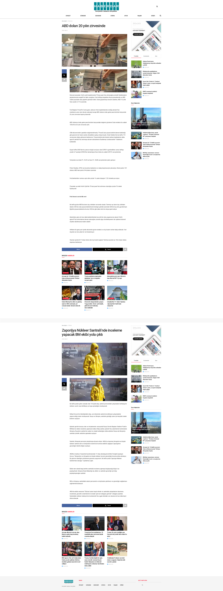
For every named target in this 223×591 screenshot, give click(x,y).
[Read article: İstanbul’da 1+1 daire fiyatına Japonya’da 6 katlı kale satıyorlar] (117, 293)
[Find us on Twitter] (157, 6)
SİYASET (68, 15)
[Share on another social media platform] (64, 80)
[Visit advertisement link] (146, 36)
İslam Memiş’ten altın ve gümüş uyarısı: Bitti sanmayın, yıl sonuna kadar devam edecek (72, 304)
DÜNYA (113, 15)
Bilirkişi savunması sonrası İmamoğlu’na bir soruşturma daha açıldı (151, 154)
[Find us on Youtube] (160, 6)
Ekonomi (70, 21)
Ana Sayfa (64, 21)
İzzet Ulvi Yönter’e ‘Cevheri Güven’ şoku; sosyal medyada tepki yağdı (152, 83)
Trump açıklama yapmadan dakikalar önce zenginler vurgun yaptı (92, 278)
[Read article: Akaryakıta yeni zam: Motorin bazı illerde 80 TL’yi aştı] (117, 267)
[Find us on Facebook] (154, 6)
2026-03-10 (87, 310)
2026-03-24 (87, 282)
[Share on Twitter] (64, 75)
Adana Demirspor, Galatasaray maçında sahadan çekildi (152, 63)
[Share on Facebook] (64, 71)
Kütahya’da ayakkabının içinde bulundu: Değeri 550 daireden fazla (151, 73)
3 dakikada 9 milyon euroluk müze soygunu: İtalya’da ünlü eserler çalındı (116, 560)
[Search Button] (160, 15)
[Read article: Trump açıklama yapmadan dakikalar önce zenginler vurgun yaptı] (94, 267)
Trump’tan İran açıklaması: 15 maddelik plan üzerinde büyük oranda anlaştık (93, 534)
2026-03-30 (65, 282)
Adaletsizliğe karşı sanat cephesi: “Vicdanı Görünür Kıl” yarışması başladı (151, 134)
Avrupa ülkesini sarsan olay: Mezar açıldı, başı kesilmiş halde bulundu (70, 534)
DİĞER (153, 15)
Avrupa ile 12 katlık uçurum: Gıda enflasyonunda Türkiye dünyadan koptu (70, 278)
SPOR (126, 15)
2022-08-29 (64, 30)
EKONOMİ (98, 15)
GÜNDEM (83, 15)
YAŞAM (139, 15)
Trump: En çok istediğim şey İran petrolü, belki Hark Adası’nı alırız (117, 534)
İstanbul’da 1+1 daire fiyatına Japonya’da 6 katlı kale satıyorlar (116, 304)
